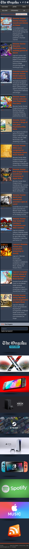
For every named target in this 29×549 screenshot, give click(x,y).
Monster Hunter (21, 14)
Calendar (14, 547)
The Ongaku (9, 324)
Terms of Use (22, 545)
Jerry (3, 32)
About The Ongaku (14, 545)
